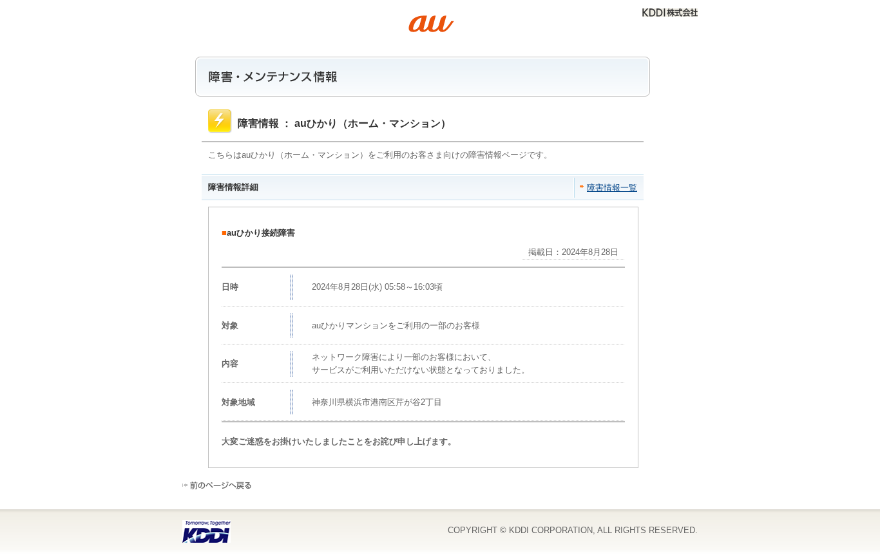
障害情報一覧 (612, 188)
